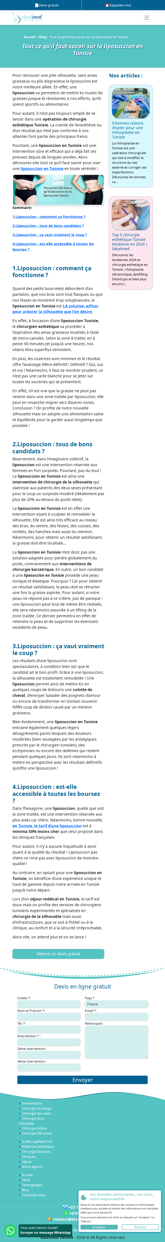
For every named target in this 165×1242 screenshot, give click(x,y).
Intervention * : (28, 1036)
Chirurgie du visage (36, 1108)
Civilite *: (24, 998)
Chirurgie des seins (36, 1113)
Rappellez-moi (120, 5)
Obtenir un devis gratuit (58, 953)
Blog (42, 37)
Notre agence (32, 1166)
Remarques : (94, 1023)
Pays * (90, 998)
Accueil (29, 37)
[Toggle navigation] (147, 18)
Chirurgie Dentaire (36, 1151)
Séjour (27, 1161)
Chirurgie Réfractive (37, 1133)
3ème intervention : (32, 1061)
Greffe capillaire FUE (37, 1141)
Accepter (99, 1227)
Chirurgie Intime (34, 1128)
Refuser (140, 1227)
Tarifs (26, 1180)
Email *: (91, 1011)
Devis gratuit (49, 5)
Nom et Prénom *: (31, 1011)
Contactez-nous (34, 1195)
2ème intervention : (32, 1048)
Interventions (32, 1103)
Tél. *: (21, 1023)
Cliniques (29, 1156)
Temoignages (32, 1185)
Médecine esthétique (38, 1146)
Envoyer (82, 1079)
